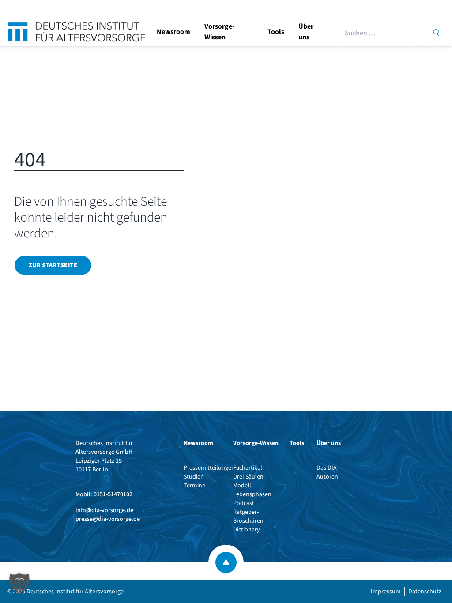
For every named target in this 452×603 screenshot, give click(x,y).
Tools (275, 32)
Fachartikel (247, 468)
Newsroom (173, 32)
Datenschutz (424, 591)
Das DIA (326, 468)
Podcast (243, 503)
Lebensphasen (252, 494)
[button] (19, 583)
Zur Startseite (53, 265)
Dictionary (246, 529)
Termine (194, 485)
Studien (194, 476)
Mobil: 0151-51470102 (103, 494)
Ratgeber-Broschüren (248, 516)
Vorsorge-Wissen (219, 32)
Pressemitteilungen (209, 468)
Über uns (305, 32)
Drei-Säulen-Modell (249, 481)
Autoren (327, 476)
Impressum (386, 591)
